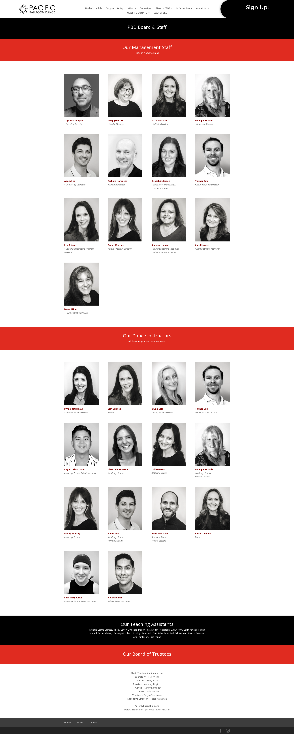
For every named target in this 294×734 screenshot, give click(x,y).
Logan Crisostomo (74, 469)
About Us (201, 8)
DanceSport (146, 8)
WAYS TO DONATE (137, 13)
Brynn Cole (157, 408)
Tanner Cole (201, 180)
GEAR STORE (160, 13)
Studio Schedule (93, 8)
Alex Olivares (115, 597)
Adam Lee (113, 533)
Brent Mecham (160, 533)
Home (67, 722)
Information (183, 8)
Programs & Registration (119, 8)
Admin (93, 722)
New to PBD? (163, 8)
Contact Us (81, 722)
